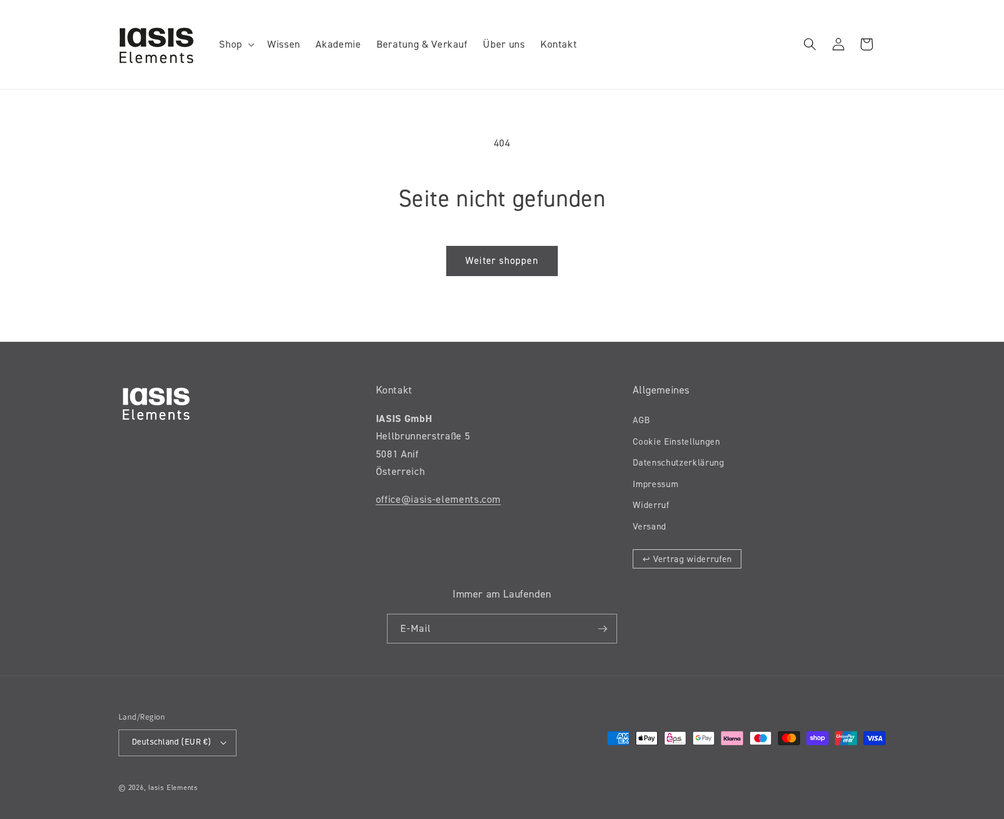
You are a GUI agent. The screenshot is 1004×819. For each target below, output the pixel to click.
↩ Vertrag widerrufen (687, 559)
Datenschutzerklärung (678, 462)
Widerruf (651, 505)
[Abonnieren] (602, 629)
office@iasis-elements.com (438, 499)
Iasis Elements (173, 787)
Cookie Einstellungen (676, 441)
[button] (235, 44)
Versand (649, 526)
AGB (641, 420)
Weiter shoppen (501, 260)
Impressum (655, 484)
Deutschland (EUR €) (171, 742)
